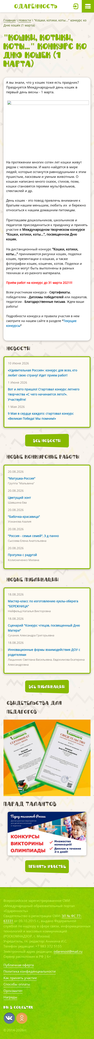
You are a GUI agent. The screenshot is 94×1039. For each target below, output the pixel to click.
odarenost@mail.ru (68, 951)
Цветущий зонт (19, 497)
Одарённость (35, 6)
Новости (25, 20)
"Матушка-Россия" (21, 478)
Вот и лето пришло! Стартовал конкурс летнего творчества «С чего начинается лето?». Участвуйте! (43, 394)
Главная (9, 20)
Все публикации (47, 686)
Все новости (47, 440)
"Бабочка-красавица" (24, 516)
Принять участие (47, 866)
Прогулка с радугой (22, 555)
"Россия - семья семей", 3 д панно (33, 536)
